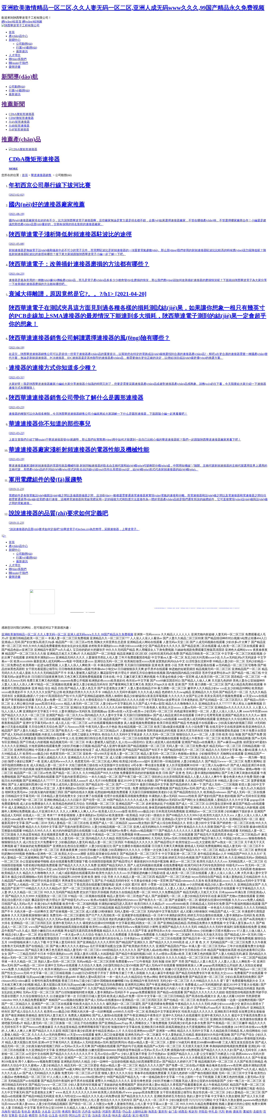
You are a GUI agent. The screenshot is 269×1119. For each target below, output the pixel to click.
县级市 (257, 1111)
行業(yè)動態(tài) (26, 47)
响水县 (116, 1115)
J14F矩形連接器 (19, 129)
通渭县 (116, 1111)
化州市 (63, 1115)
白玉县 (53, 1115)
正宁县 (86, 1115)
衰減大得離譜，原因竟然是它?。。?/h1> (137, 308)
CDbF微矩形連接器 (21, 117)
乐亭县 (43, 1115)
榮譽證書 (14, 66)
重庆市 (162, 1111)
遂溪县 (36, 1111)
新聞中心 (14, 39)
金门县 (172, 1111)
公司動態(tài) (24, 43)
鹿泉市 (237, 1111)
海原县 (152, 1111)
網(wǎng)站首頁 (11, 21)
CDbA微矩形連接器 (21, 114)
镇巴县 (16, 1111)
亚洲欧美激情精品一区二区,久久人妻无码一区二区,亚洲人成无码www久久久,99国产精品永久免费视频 (132, 7)
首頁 (12, 32)
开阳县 (203, 1111)
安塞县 (13, 1115)
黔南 (229, 1111)
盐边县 (23, 1115)
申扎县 (213, 1111)
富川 (135, 1115)
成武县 (126, 1115)
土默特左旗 (139, 1111)
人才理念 (14, 55)
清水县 (106, 1115)
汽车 (222, 1111)
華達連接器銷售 (41, 175)
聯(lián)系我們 (18, 59)
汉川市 (56, 1111)
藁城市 (247, 1111)
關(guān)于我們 (18, 63)
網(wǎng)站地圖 (32, 21)
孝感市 (66, 1111)
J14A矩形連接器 (19, 121)
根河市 (143, 1115)
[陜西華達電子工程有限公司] (20, 25)
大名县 (46, 1111)
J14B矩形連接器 (19, 125)
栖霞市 (33, 1115)
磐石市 (76, 1111)
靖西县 (182, 1111)
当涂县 (96, 1115)
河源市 (106, 1111)
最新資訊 (22, 51)
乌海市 (5, 1111)
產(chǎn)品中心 (18, 36)
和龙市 (192, 1111)
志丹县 (86, 1111)
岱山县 (126, 1111)
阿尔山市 (75, 1115)
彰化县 (26, 1111)
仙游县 (96, 1111)
